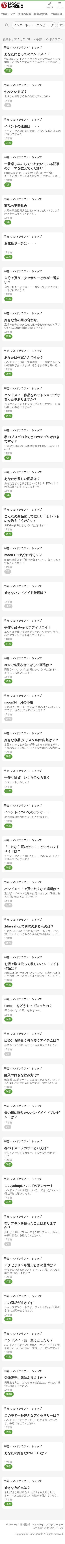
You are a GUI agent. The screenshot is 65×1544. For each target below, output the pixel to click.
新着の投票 (40, 14)
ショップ (37, 47)
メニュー (60, 7)
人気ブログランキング (12, 5)
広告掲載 (38, 1527)
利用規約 (49, 1527)
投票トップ (8, 14)
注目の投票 (24, 14)
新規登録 (25, 1524)
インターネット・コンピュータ (34, 25)
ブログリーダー (55, 1524)
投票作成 (50, 7)
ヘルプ (60, 1527)
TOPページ (12, 1524)
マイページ (38, 1524)
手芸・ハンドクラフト (16, 47)
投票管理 (56, 14)
